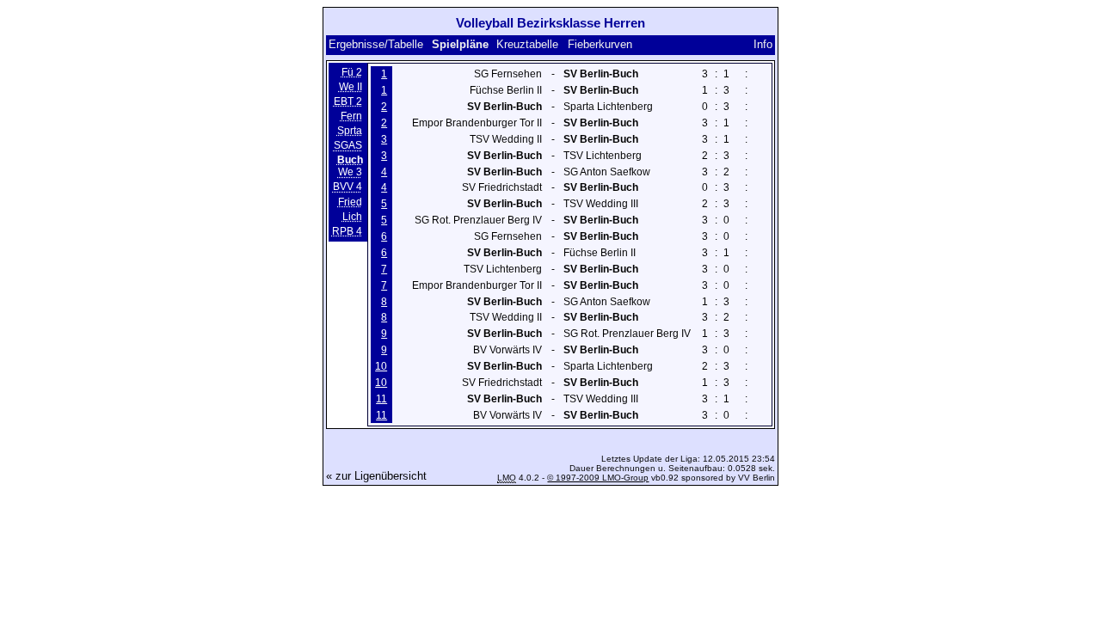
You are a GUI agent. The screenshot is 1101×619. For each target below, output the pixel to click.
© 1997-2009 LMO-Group (598, 477)
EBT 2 (348, 101)
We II (350, 87)
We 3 (350, 173)
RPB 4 (347, 231)
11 (381, 399)
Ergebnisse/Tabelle (376, 44)
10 (381, 366)
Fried (350, 202)
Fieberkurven (600, 44)
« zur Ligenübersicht (376, 475)
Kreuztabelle (527, 44)
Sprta (349, 131)
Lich (352, 217)
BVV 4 (347, 187)
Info (762, 44)
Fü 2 (351, 72)
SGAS (348, 145)
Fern (351, 116)
